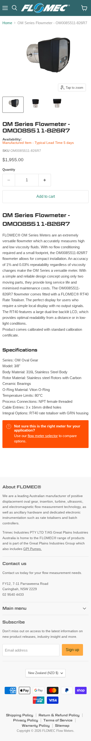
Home (7, 23)
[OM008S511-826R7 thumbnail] (13, 104)
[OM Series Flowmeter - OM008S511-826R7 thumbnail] (35, 104)
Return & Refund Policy (59, 715)
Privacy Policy (25, 720)
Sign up (72, 650)
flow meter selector (43, 436)
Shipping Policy (19, 715)
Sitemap (62, 725)
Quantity (8, 169)
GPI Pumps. (32, 549)
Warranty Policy (36, 725)
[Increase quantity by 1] (45, 180)
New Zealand (43, 673)
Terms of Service (58, 720)
